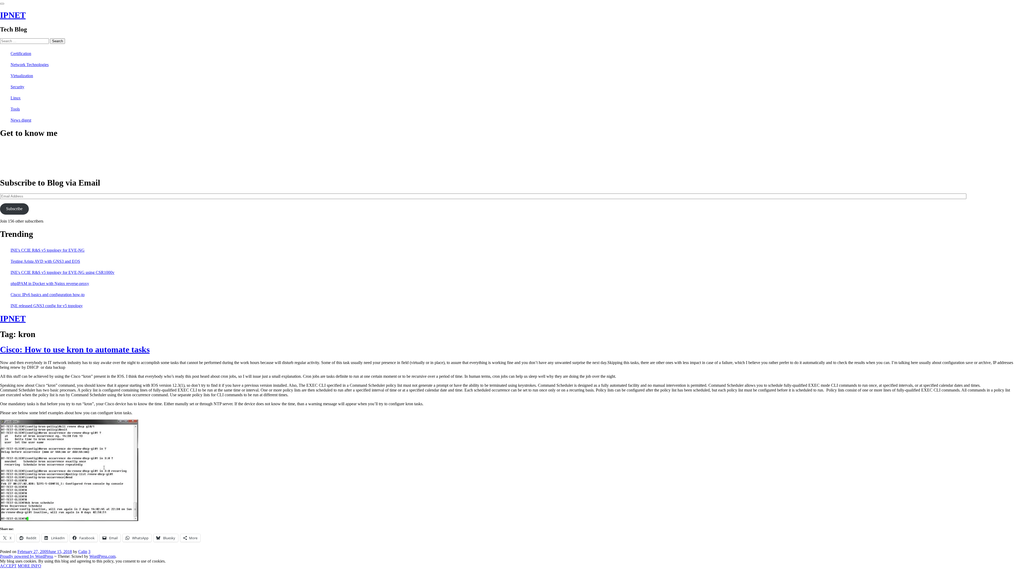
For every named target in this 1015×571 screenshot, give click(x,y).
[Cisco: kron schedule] (69, 519)
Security (17, 87)
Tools (15, 109)
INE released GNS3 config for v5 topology (47, 305)
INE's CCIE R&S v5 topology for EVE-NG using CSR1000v (62, 272)
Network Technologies (30, 64)
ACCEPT (8, 566)
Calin (82, 551)
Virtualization (22, 75)
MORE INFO (29, 566)
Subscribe (14, 208)
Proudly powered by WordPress (26, 556)
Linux (16, 98)
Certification (21, 53)
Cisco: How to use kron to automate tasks (75, 349)
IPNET (13, 15)
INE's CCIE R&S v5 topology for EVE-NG (48, 250)
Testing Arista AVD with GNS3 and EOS (45, 261)
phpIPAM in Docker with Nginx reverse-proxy (50, 283)
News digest (21, 120)
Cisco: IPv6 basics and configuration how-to (48, 294)
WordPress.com (102, 556)
